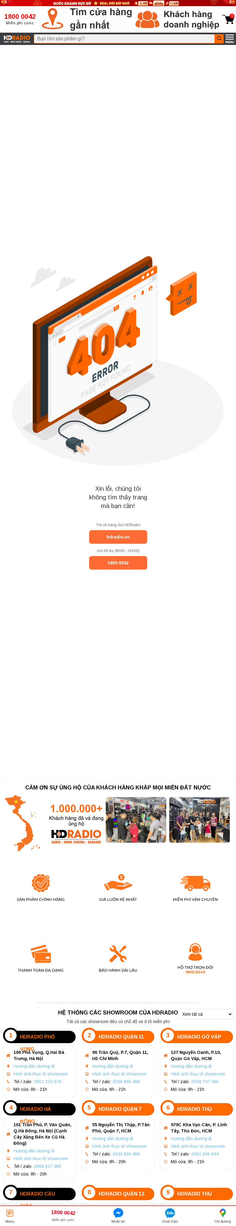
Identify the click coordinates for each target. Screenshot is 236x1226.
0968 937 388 (47, 1166)
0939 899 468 (126, 1153)
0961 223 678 (47, 1081)
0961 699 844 (204, 1153)
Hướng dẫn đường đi (34, 1066)
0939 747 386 (204, 1081)
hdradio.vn (118, 536)
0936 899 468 (126, 1081)
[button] (86, 19)
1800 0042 (118, 562)
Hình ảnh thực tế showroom (41, 1073)
